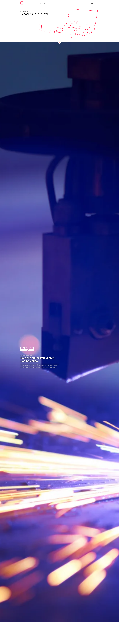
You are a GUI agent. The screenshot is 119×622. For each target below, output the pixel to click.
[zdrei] (21, 2)
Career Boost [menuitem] (40, 3)
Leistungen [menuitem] (27, 3)
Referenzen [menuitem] (34, 3)
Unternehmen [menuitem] (46, 3)
